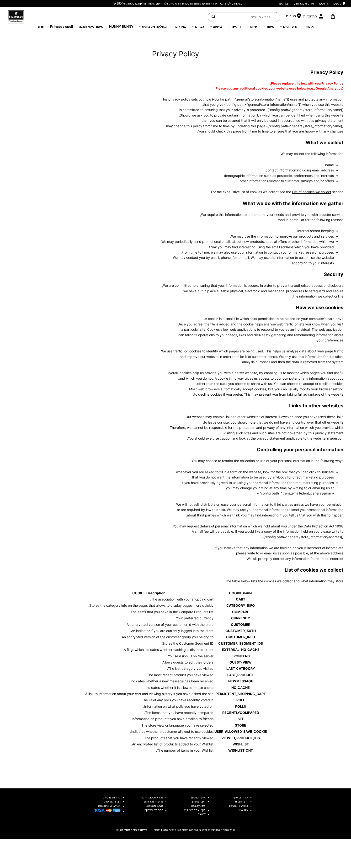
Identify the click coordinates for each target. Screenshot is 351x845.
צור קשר (283, 3)
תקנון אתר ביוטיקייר (195, 810)
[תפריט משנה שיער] (247, 26)
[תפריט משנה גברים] (193, 26)
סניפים (337, 3)
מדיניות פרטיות (112, 797)
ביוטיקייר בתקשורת (237, 806)
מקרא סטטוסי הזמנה (151, 797)
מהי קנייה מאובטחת (109, 806)
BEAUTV (243, 810)
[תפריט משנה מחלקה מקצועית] (140, 26)
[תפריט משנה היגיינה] (228, 26)
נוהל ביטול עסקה (153, 810)
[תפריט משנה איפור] (303, 26)
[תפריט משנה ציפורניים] (281, 26)
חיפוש (213, 16)
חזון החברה (241, 801)
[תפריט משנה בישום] (211, 26)
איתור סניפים (198, 797)
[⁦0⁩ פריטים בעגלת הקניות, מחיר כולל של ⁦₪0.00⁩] (333, 16)
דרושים (323, 3)
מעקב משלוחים (154, 806)
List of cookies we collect (311, 192)
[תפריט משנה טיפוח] (264, 26)
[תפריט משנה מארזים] (173, 26)
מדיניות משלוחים (303, 3)
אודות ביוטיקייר (239, 797)
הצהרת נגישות (112, 801)
